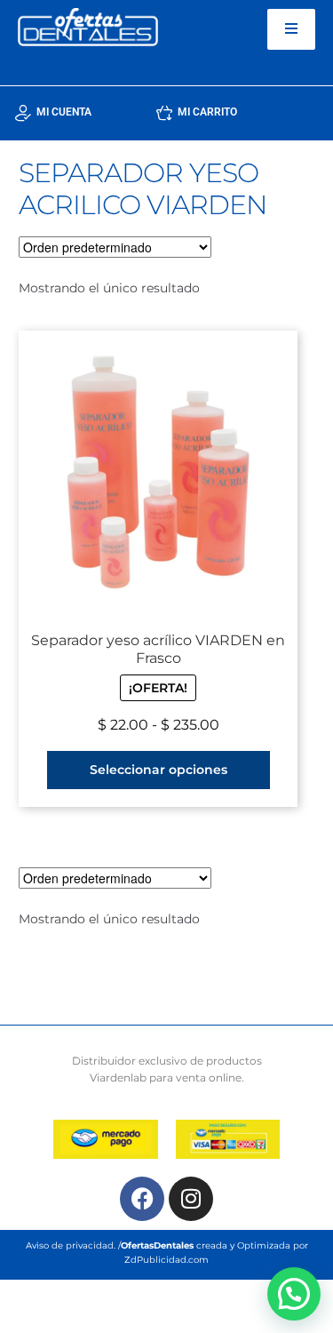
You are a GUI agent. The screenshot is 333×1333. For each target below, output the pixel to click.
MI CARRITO (207, 112)
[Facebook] (142, 1199)
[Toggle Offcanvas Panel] (291, 29)
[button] (294, 1294)
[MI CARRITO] (164, 113)
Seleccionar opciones (158, 770)
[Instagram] (191, 1199)
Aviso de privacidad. (70, 1245)
